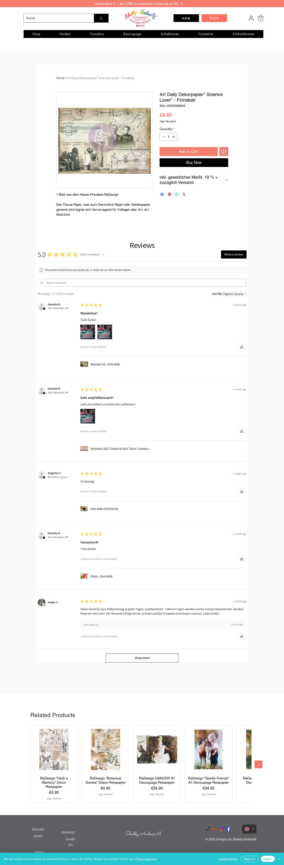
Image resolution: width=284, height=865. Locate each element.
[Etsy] (215, 829)
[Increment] (174, 137)
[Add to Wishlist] (223, 151)
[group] (140, 764)
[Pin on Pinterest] (169, 194)
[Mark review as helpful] (242, 347)
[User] (251, 18)
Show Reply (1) (91, 624)
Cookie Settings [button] (228, 859)
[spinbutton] (168, 137)
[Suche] (101, 18)
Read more (63, 214)
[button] (260, 18)
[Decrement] (163, 137)
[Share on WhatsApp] (176, 194)
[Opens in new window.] (44, 604)
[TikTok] (208, 829)
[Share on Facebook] (162, 194)
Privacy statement (146, 859)
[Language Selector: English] (249, 829)
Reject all (249, 859)
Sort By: (217, 294)
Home (60, 78)
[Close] (279, 859)
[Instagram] (221, 829)
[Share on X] (184, 194)
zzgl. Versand (168, 121)
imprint (38, 835)
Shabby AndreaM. (143, 834)
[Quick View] (54, 749)
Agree (267, 859)
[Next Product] (258, 764)
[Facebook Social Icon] (228, 829)
